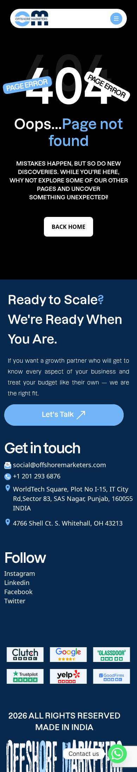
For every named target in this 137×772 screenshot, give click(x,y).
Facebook (18, 591)
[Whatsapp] (117, 753)
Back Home (68, 227)
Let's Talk (59, 414)
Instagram (19, 573)
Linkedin (17, 582)
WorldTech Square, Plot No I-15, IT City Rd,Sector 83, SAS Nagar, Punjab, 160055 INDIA (73, 498)
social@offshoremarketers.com (59, 465)
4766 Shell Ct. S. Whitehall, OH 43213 (68, 523)
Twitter (14, 601)
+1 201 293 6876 (36, 476)
